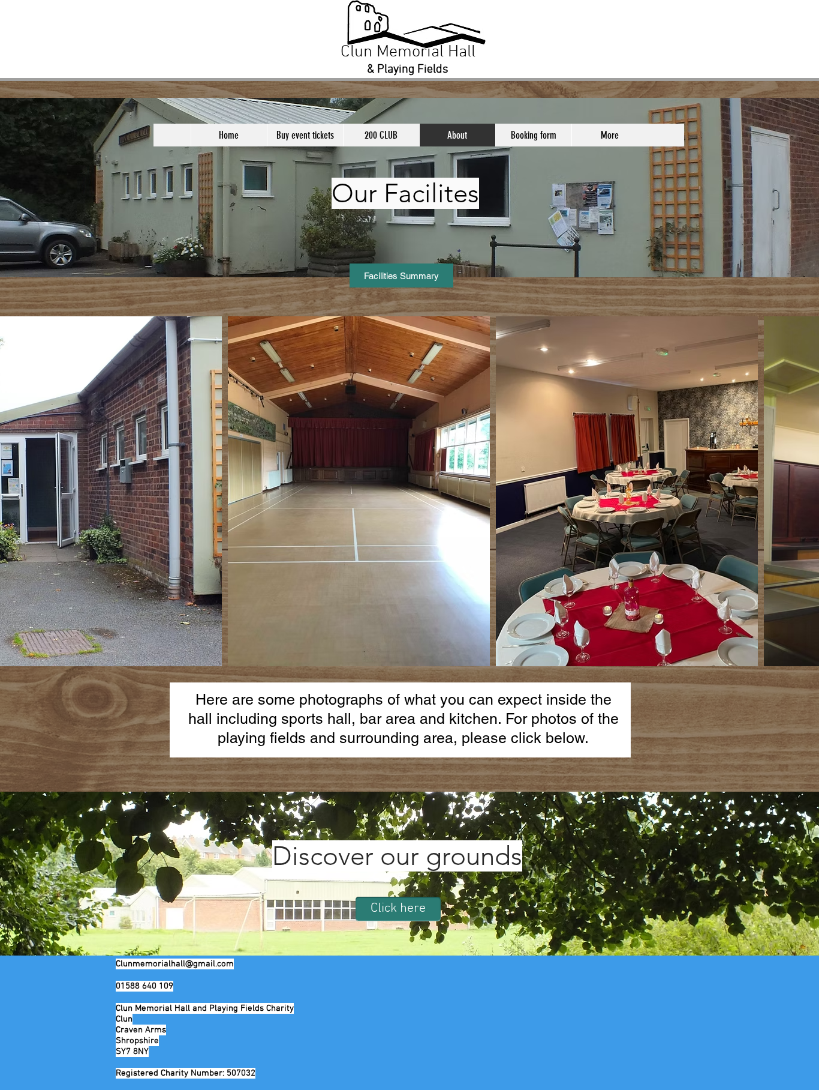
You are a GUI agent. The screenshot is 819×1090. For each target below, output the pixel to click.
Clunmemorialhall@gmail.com (175, 964)
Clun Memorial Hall (408, 52)
